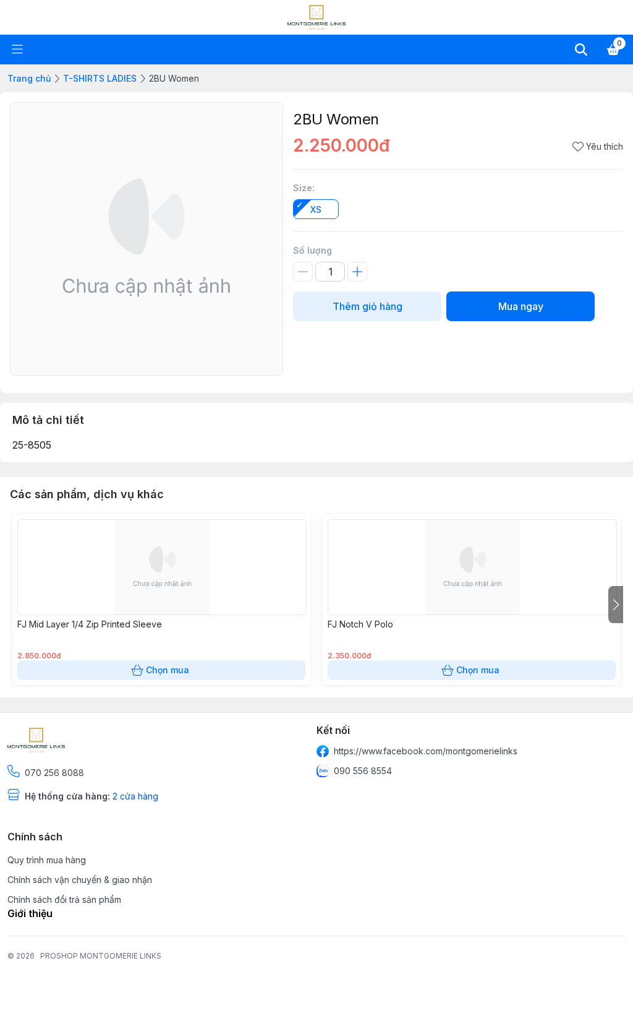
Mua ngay (520, 306)
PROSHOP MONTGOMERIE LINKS (100, 955)
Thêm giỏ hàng (367, 306)
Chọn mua (167, 670)
